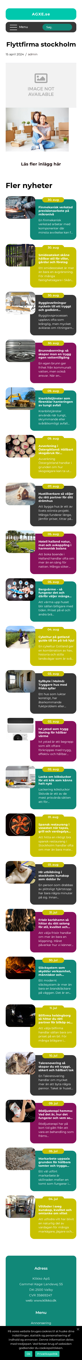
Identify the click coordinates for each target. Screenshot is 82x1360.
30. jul (53, 960)
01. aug (53, 817)
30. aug (53, 200)
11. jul (53, 1008)
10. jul (53, 1055)
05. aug (53, 534)
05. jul (53, 1151)
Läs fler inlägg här (41, 164)
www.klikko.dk (45, 1300)
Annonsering (41, 1323)
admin (32, 54)
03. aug (53, 674)
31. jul (53, 912)
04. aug (53, 629)
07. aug (53, 486)
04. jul (53, 1199)
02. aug (53, 721)
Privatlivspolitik (47, 1353)
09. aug (53, 391)
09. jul (53, 1103)
